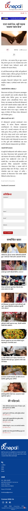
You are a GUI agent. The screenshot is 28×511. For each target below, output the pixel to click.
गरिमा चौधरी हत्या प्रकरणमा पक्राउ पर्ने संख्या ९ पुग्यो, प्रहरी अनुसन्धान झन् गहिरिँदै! (14, 407)
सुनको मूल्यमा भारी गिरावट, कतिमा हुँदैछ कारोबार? (14, 413)
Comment (6, 197)
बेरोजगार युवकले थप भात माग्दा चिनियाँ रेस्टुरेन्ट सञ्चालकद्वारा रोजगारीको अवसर (12, 342)
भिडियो (2, 469)
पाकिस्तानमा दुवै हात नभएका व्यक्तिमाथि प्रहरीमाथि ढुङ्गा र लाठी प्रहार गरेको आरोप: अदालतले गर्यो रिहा (13, 256)
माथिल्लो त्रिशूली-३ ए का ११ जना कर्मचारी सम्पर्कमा (13, 426)
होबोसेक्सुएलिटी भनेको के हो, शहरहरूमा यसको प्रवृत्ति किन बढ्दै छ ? (12, 395)
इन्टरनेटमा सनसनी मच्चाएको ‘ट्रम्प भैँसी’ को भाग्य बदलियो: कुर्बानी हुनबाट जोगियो (13, 378)
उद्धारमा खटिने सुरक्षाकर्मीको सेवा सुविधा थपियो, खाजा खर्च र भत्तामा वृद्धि (13, 419)
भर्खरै (23, 13)
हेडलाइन (2, 471)
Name (5, 211)
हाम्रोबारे (5, 506)
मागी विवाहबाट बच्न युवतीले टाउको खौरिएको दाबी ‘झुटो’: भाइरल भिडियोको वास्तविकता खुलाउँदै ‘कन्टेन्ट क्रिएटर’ (13, 306)
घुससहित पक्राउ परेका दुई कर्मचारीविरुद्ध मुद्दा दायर (14, 431)
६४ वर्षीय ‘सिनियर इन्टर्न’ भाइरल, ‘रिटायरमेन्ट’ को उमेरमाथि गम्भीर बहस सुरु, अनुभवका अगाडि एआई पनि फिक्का (13, 360)
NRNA (2, 467)
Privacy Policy (16, 506)
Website (5, 225)
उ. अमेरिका (3, 465)
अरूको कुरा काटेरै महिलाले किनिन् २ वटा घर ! (12, 272)
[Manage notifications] (24, 508)
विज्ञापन (10, 506)
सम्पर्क (22, 506)
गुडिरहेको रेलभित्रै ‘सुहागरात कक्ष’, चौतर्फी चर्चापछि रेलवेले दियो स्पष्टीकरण (13, 324)
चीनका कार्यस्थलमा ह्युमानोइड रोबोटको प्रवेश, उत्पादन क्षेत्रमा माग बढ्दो (12, 288)
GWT (16, 509)
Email (4, 218)
